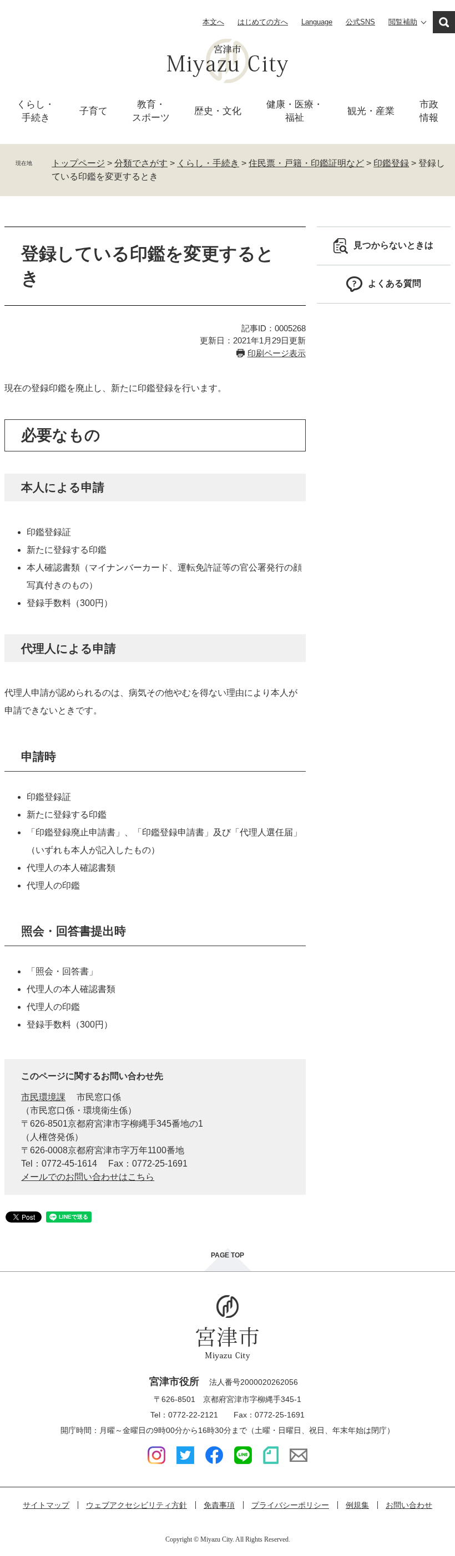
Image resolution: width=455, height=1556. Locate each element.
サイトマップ (46, 1505)
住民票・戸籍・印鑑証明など (306, 163)
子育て (93, 111)
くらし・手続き (208, 163)
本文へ (213, 22)
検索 (444, 22)
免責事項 (219, 1505)
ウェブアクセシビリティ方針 (136, 1505)
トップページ (78, 163)
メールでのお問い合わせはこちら (87, 1177)
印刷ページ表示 (276, 353)
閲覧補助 (402, 22)
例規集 (357, 1505)
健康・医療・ (294, 111)
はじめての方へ (262, 22)
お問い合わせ (409, 1505)
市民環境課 (43, 1097)
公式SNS (360, 22)
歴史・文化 (217, 111)
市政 (428, 111)
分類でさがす (141, 163)
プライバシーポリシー (290, 1505)
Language (316, 22)
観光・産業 (371, 111)
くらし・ (35, 111)
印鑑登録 (391, 163)
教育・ (151, 111)
